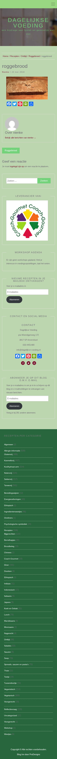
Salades (7, 646)
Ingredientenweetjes (13, 512)
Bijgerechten (9, 534)
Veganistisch (9, 689)
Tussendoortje (10, 683)
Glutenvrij (8, 454)
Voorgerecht (9, 702)
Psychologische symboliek (15, 524)
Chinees (7, 552)
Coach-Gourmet (11, 559)
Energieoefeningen (12, 499)
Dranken (8, 571)
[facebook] (23, 363)
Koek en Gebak (11, 608)
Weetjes (7, 734)
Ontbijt (7, 639)
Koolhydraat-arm (11, 467)
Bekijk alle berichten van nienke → (20, 137)
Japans (7, 602)
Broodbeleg (9, 546)
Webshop (8, 728)
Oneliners (8, 518)
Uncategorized (10, 715)
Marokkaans (9, 621)
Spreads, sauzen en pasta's (16, 664)
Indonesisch (9, 590)
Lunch (7, 615)
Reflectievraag (10, 709)
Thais (6, 670)
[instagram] (34, 363)
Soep (6, 658)
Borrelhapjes (9, 540)
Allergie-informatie (12, 451)
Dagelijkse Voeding (28, 23)
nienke (5, 72)
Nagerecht (8, 633)
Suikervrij (8, 479)
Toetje (6, 677)
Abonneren (14, 299)
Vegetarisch (9, 695)
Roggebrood (11, 150)
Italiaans (7, 596)
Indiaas (7, 583)
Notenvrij (8, 473)
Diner (6, 565)
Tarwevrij (8, 485)
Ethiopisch (8, 505)
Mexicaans (9, 627)
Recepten (8, 530)
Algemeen (8, 444)
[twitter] (28, 363)
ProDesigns (34, 754)
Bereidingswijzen (11, 493)
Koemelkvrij (9, 460)
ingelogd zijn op (17, 166)
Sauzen (7, 652)
